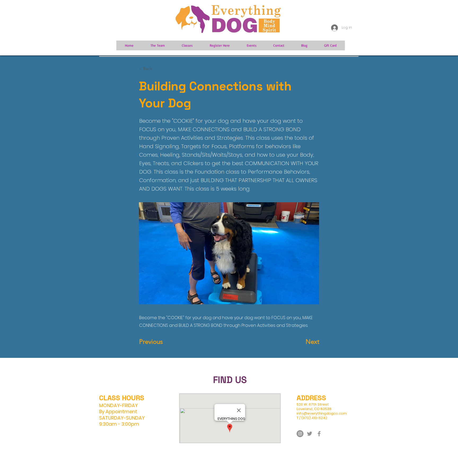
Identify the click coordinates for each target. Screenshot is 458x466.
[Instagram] (300, 433)
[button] (156, 68)
